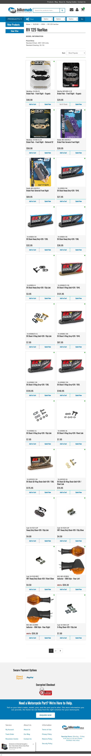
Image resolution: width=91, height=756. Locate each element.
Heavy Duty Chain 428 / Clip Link (37, 530)
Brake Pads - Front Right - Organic (38, 93)
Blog (56, 2)
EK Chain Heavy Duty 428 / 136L (68, 239)
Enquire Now (45, 715)
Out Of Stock (63, 104)
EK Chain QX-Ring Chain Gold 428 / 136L (40, 481)
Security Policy (47, 743)
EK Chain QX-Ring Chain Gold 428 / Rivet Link (69, 482)
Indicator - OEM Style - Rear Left (68, 578)
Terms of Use (46, 729)
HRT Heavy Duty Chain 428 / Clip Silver (70, 530)
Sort (63, 53)
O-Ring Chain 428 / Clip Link (67, 627)
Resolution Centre (12, 739)
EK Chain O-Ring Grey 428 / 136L (37, 384)
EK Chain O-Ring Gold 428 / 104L (68, 287)
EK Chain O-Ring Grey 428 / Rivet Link (70, 433)
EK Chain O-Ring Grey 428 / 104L (68, 336)
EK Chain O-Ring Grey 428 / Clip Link (38, 433)
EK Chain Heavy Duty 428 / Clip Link (38, 287)
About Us (62, 2)
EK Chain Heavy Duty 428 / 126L (37, 239)
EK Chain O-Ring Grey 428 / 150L (68, 384)
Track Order (10, 734)
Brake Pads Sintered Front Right (37, 190)
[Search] (62, 10)
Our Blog (27, 734)
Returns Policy (47, 739)
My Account (10, 729)
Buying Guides (71, 2)
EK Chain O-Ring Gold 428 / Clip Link (38, 336)
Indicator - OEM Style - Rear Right (38, 627)
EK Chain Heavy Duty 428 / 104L (68, 190)
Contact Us (81, 2)
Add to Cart (32, 104)
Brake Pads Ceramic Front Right (68, 142)
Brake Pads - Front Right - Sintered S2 (39, 142)
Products (50, 2)
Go (82, 19)
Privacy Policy (47, 734)
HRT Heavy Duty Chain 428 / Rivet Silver (40, 578)
